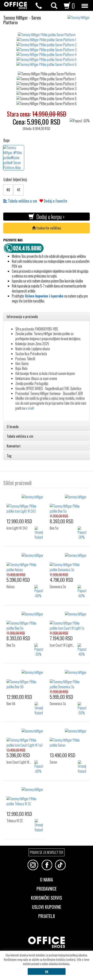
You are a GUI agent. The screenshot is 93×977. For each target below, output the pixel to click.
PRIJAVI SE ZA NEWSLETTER (46, 852)
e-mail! (30, 408)
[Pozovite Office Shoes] (24, 247)
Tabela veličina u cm (22, 201)
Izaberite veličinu (48, 228)
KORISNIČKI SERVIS (46, 897)
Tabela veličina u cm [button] (20, 436)
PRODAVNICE (47, 888)
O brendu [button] (13, 427)
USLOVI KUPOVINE (46, 906)
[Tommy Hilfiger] (80, 15)
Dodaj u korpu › (49, 217)
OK (46, 971)
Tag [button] (9, 456)
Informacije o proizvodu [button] (22, 317)
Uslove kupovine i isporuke (44, 296)
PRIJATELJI (46, 915)
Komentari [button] (14, 446)
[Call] (38, 6)
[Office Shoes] (15, 5)
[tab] (46, 317)
